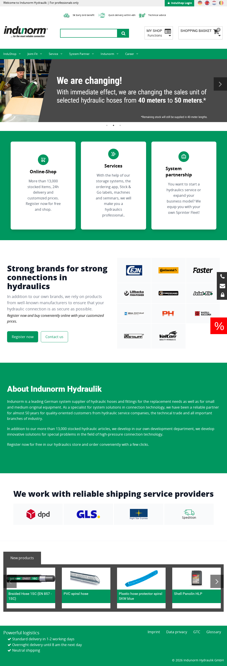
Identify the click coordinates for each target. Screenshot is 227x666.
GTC (196, 631)
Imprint (154, 631)
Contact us (54, 336)
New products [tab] (22, 557)
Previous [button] (6, 84)
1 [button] (107, 125)
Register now (22, 336)
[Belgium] (221, 2)
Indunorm (107, 54)
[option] (113, 90)
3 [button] (120, 125)
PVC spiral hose (76, 594)
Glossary (213, 631)
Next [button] (220, 84)
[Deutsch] (200, 2)
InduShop (9, 54)
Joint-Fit (32, 54)
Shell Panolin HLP (188, 594)
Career (129, 54)
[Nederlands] (214, 2)
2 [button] (113, 125)
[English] (207, 2)
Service (53, 54)
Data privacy (176, 631)
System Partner (79, 54)
